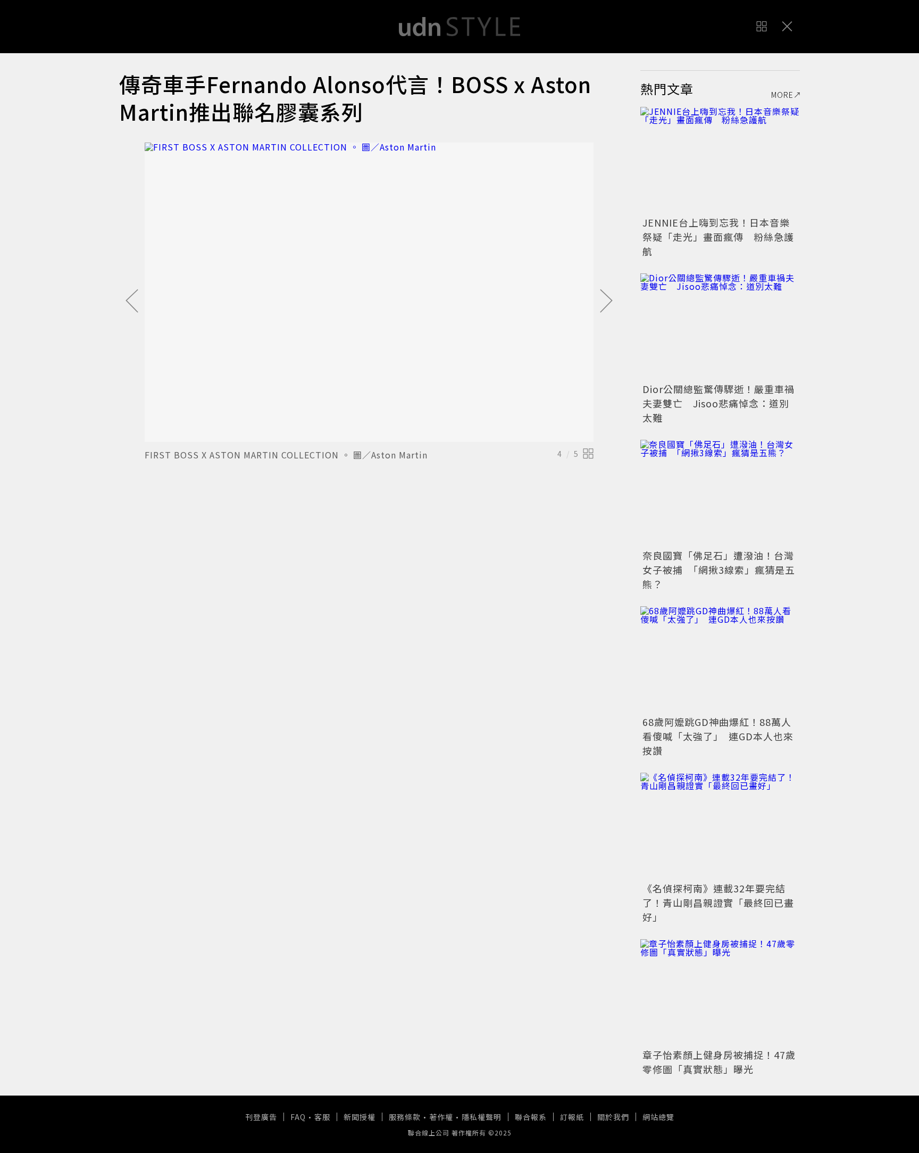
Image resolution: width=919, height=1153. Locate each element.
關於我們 (613, 1117)
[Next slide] (606, 301)
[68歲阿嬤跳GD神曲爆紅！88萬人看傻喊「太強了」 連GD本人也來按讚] (720, 659)
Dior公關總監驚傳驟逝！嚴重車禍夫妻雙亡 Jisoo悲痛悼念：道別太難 (718, 403)
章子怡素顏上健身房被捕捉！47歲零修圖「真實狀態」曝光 (719, 1062)
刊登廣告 (261, 1117)
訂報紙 (572, 1117)
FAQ (298, 1117)
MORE (782, 94)
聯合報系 (531, 1117)
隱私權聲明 (482, 1117)
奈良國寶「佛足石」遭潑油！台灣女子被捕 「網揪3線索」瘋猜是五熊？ (718, 569)
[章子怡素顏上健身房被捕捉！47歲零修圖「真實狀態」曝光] (720, 992)
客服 (322, 1117)
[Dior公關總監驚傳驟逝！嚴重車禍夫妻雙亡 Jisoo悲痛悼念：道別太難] (720, 326)
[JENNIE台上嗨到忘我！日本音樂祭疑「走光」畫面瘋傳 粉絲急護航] (720, 160)
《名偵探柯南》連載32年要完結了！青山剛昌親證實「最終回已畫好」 (718, 902)
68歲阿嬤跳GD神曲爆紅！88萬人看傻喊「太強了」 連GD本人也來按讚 (717, 736)
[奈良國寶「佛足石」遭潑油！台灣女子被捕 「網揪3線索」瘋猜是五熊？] (720, 493)
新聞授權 (359, 1117)
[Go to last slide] (132, 301)
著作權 (441, 1117)
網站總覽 (658, 1117)
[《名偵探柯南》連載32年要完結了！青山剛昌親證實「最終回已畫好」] (720, 826)
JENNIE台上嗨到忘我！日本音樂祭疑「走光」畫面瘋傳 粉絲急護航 (718, 236)
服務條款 (405, 1117)
